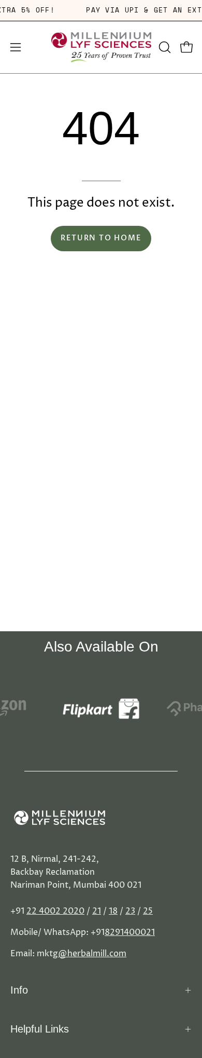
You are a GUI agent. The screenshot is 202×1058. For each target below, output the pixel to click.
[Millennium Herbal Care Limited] (101, 47)
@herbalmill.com (92, 953)
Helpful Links (39, 1029)
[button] (163, 47)
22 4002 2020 (55, 911)
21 (96, 911)
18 (113, 911)
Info (19, 990)
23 (130, 911)
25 (148, 911)
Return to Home (101, 238)
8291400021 (130, 932)
